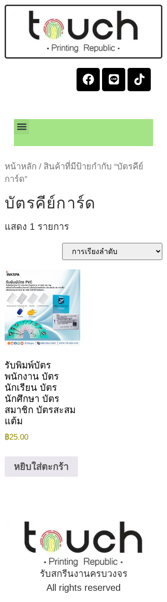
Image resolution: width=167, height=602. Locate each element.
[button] (21, 126)
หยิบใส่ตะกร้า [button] (41, 467)
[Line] (113, 79)
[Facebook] (88, 79)
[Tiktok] (139, 79)
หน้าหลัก (21, 166)
